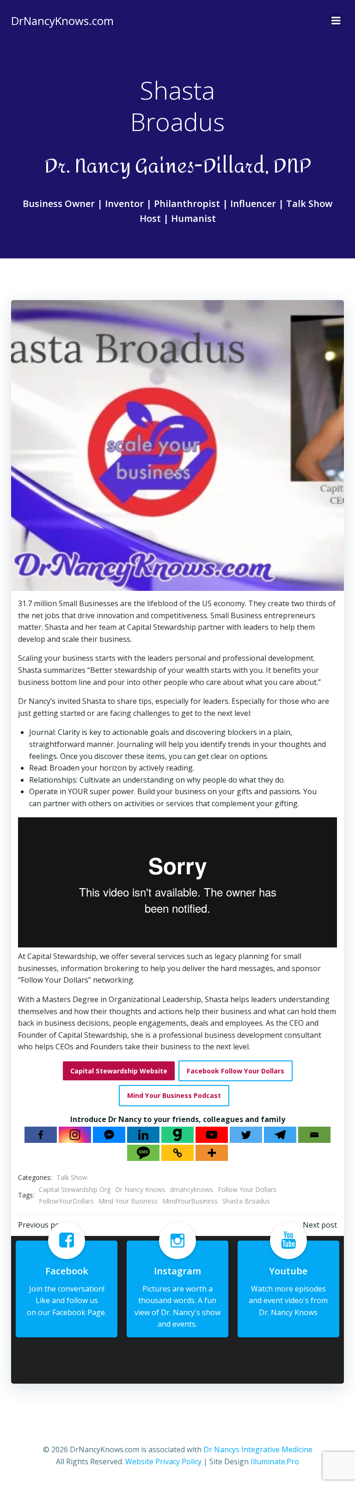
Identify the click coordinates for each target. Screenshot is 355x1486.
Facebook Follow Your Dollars (235, 1070)
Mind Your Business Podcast (174, 1095)
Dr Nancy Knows (140, 1189)
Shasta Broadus (246, 1201)
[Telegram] (280, 1135)
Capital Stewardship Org (74, 1189)
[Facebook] (40, 1135)
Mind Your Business (128, 1201)
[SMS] (143, 1153)
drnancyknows (191, 1189)
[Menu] (336, 21)
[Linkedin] (143, 1135)
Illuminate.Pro (275, 1461)
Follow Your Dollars (247, 1189)
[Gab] (177, 1135)
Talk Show (71, 1177)
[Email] (314, 1135)
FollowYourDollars (66, 1201)
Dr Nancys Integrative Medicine (257, 1449)
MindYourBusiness (190, 1201)
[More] (212, 1153)
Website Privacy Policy (163, 1461)
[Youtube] (212, 1135)
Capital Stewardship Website (118, 1070)
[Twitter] (246, 1135)
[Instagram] (75, 1135)
